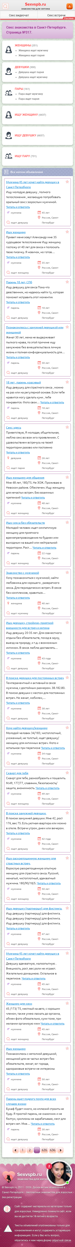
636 (52, 1150)
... (37, 1150)
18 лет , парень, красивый (23, 382)
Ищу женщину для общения (25, 477)
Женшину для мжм (19, 1003)
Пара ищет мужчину (31, 94)
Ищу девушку (26, 135)
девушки (22, 67)
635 (44, 1150)
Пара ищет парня (29, 98)
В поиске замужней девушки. (26, 813)
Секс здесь (13, 427)
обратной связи (61, 1240)
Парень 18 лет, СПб (19, 282)
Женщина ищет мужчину (33, 50)
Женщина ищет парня (32, 55)
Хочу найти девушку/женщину (27, 728)
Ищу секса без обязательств (25, 522)
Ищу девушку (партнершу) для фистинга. (34, 908)
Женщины (23, 45)
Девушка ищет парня (31, 72)
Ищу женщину (27, 114)
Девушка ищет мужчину (33, 77)
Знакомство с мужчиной (22, 572)
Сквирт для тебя (17, 773)
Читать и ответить (18, 207)
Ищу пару (23, 156)
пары (19, 88)
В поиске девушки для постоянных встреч (35, 678)
